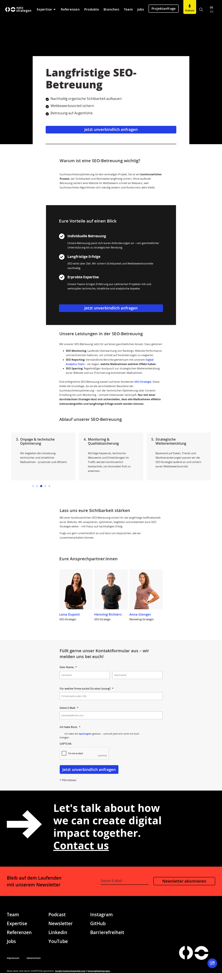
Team (13, 914)
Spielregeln (85, 733)
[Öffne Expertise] (54, 9)
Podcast (57, 914)
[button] (201, 10)
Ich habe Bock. (70, 727)
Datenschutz (34, 958)
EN (212, 11)
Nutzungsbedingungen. (99, 970)
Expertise (17, 923)
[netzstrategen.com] (186, 952)
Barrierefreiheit (107, 932)
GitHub (98, 923)
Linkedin (57, 932)
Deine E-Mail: (69, 707)
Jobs (11, 941)
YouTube (58, 941)
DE (211, 7)
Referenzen (19, 932)
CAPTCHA (66, 743)
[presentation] (84, 753)
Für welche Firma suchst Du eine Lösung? (86, 688)
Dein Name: (68, 667)
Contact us (81, 845)
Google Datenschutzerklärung (70, 970)
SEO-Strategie (142, 382)
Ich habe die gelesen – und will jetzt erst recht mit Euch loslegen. (99, 735)
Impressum (13, 958)
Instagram (101, 914)
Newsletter (60, 923)
